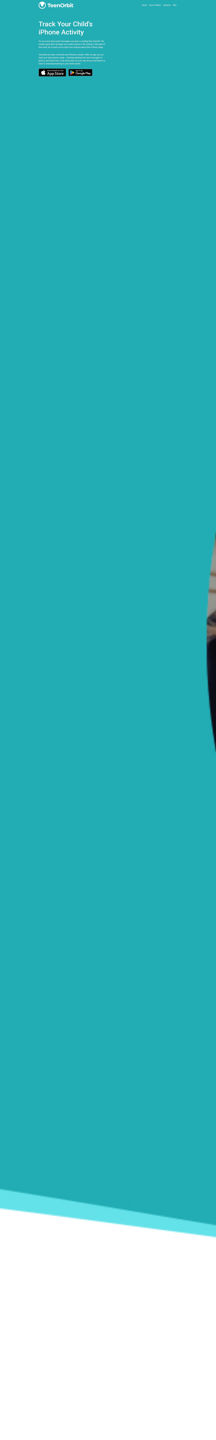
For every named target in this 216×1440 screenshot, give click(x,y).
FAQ (174, 5)
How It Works (155, 5)
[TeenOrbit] (52, 71)
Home (144, 5)
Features (167, 5)
